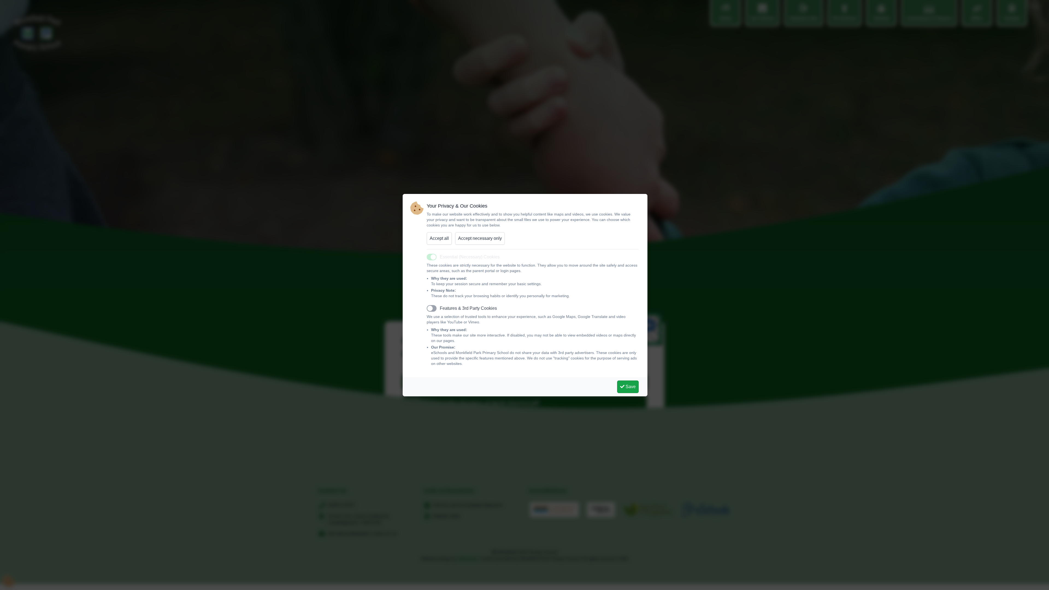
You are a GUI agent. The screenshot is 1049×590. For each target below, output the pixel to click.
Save (630, 386)
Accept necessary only (480, 238)
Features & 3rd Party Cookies (468, 308)
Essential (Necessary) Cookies (470, 257)
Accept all (439, 238)
